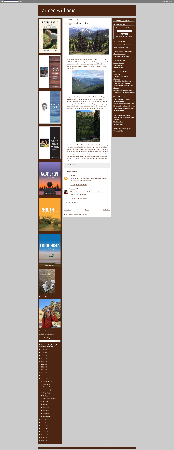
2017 (43, 375)
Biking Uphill (117, 65)
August (45, 393)
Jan (71, 175)
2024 (43, 355)
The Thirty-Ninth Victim (121, 56)
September (46, 390)
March (45, 410)
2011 (43, 431)
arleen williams (58, 10)
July (44, 395)
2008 (43, 440)
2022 (43, 361)
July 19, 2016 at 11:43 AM (78, 185)
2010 (43, 434)
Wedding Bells (118, 124)
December (46, 381)
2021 (43, 364)
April (45, 407)
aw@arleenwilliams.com (46, 334)
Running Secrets (118, 63)
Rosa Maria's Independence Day (124, 92)
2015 (43, 420)
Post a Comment (71, 202)
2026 (43, 349)
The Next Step (118, 122)
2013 (43, 425)
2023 (43, 358)
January (45, 416)
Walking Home (118, 67)
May (44, 404)
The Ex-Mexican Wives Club (122, 51)
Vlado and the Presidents (121, 83)
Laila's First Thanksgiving (122, 81)
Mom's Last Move (119, 54)
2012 (43, 428)
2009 (43, 437)
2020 (43, 367)
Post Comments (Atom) (79, 214)
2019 (43, 370)
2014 (43, 422)
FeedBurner (128, 36)
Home (87, 210)
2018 (43, 373)
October (46, 387)
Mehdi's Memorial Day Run (122, 90)
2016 (43, 378)
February (46, 413)
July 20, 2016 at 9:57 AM (78, 198)
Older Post (106, 210)
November (46, 384)
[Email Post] (76, 164)
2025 (43, 352)
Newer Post (67, 210)
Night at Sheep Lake (49, 398)
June (44, 402)
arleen (72, 189)
